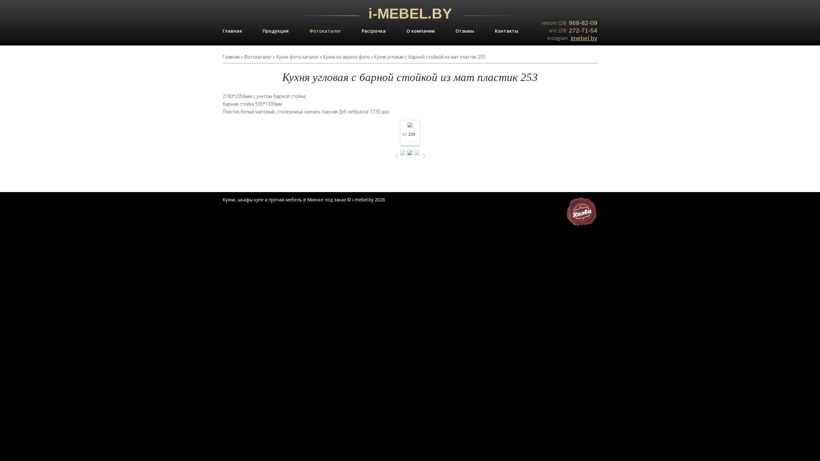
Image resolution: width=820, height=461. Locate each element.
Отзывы (464, 31)
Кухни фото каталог (297, 57)
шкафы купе (251, 200)
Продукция (276, 31)
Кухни (229, 200)
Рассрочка (374, 31)
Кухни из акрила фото (346, 57)
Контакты (506, 31)
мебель (294, 200)
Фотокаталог (325, 31)
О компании (420, 31)
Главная (232, 31)
